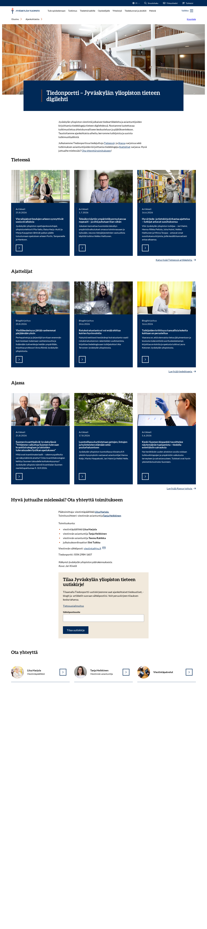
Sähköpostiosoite (71, 612)
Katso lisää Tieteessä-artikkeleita (174, 259)
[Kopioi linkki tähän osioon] (33, 159)
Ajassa (121, 143)
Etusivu (15, 19)
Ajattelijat (124, 146)
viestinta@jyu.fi (92, 548)
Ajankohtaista (32, 19)
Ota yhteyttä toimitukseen (96, 150)
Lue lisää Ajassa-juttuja (179, 488)
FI (136, 4)
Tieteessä (109, 143)
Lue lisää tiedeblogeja (180, 371)
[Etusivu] (25, 11)
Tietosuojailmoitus (73, 605)
